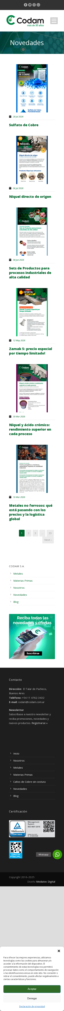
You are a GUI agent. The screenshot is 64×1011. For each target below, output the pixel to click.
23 (50, 533)
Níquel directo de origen (30, 196)
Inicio (16, 753)
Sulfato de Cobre (23, 125)
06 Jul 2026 (18, 188)
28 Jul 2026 (18, 116)
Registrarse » (40, 723)
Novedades (20, 594)
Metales (18, 573)
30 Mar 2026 (19, 416)
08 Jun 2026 (18, 259)
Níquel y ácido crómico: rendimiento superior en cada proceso (30, 429)
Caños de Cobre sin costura (29, 781)
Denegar (32, 998)
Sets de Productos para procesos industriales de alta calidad (30, 272)
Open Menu (54, 20)
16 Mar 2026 (19, 497)
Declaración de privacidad (32, 1006)
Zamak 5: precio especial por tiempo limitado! (30, 351)
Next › (48, 539)
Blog (16, 601)
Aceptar (32, 988)
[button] (59, 951)
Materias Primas (23, 580)
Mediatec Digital (45, 881)
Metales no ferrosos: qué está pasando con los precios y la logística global (30, 512)
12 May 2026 (19, 340)
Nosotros (19, 587)
